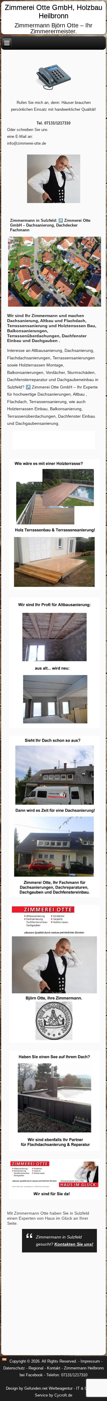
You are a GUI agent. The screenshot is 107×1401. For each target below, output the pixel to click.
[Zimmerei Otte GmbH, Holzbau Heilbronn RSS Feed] (4, 1359)
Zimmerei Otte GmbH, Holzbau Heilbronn (53, 11)
